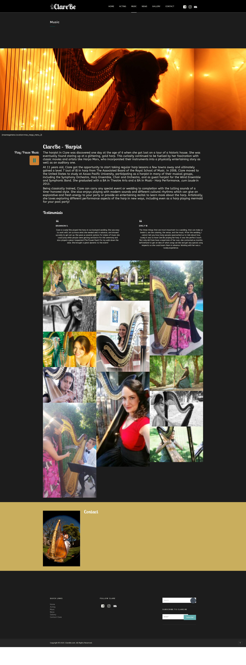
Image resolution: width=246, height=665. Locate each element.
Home (111, 6)
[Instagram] (190, 7)
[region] (123, 89)
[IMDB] (195, 7)
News (144, 6)
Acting (122, 6)
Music (134, 6)
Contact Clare (56, 617)
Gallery (156, 6)
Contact (169, 6)
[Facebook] (185, 7)
